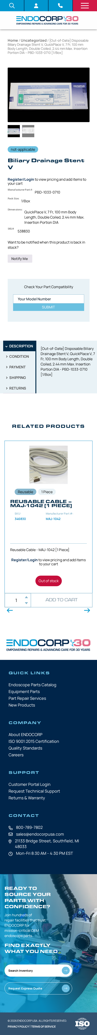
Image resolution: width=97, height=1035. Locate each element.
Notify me (20, 258)
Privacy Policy (18, 1026)
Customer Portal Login (30, 784)
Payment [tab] (17, 367)
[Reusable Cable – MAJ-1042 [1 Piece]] (48, 517)
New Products (22, 705)
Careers (16, 754)
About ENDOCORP (25, 734)
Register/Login (21, 179)
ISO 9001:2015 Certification (34, 741)
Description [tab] (21, 346)
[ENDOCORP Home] (47, 20)
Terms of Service (43, 1026)
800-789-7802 (29, 827)
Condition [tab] (19, 356)
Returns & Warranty (27, 797)
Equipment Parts (24, 691)
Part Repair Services (27, 698)
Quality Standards (25, 748)
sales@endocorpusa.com (40, 834)
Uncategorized (34, 40)
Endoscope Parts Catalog (32, 684)
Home (13, 40)
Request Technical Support (34, 791)
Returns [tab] (17, 388)
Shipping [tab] (17, 377)
